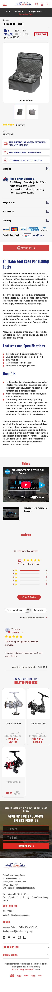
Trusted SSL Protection (32, 160)
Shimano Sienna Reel (14, 782)
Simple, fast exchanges (31, 152)
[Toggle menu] (4, 4)
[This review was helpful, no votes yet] (39, 667)
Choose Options (14, 741)
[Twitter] (14, 937)
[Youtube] (9, 937)
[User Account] (42, 4)
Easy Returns (15, 152)
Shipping (7, 168)
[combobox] (33, 617)
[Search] (36, 4)
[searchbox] (15, 610)
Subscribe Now (24, 845)
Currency (7, 220)
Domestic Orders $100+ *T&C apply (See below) (27, 144)
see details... (28, 192)
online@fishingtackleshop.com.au (16, 915)
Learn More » (37, 235)
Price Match (8, 211)
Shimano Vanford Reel (38, 723)
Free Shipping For (17, 142)
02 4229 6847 (9, 910)
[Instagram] (19, 937)
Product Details (28, 248)
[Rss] (24, 937)
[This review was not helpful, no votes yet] (44, 667)
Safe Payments (15, 160)
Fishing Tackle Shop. (26, 969)
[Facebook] (4, 937)
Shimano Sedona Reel (13, 723)
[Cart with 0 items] (47, 4)
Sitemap (37, 969)
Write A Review (29, 597)
